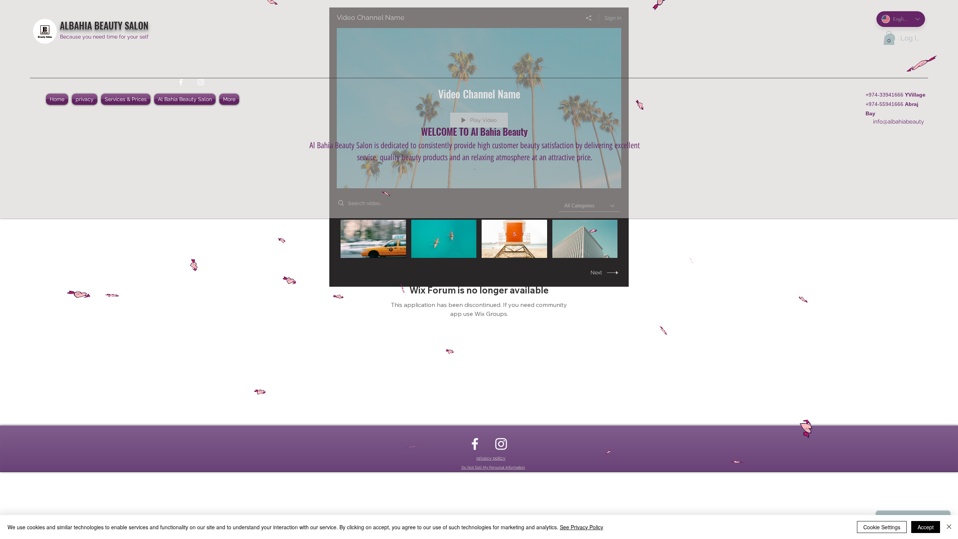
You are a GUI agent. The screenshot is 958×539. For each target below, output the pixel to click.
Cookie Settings (881, 527)
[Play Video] (373, 238)
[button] (889, 38)
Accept (926, 527)
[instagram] (200, 82)
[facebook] (181, 82)
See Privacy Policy (581, 527)
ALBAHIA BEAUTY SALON (104, 25)
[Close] (949, 527)
